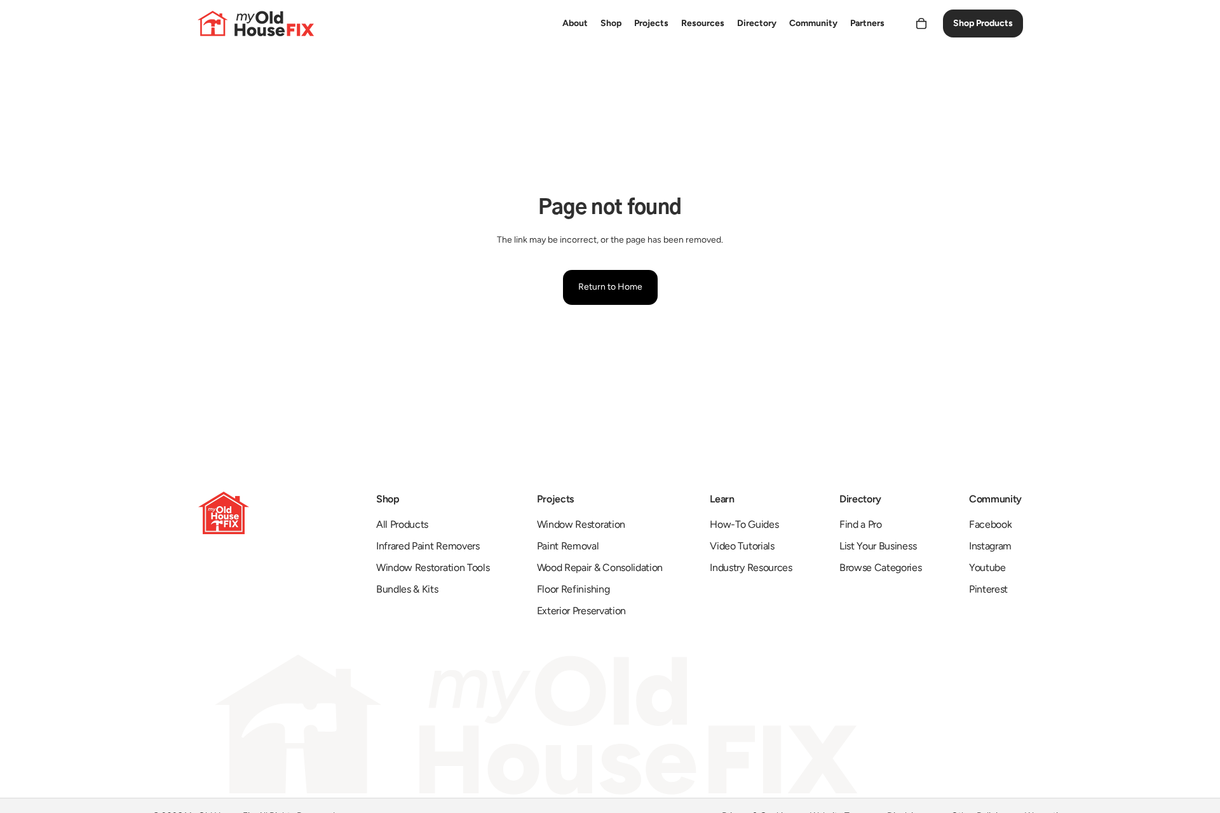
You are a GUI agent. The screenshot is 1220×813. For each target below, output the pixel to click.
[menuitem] (575, 23)
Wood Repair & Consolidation (600, 567)
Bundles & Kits (407, 589)
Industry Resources (751, 567)
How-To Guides (744, 524)
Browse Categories (880, 567)
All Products (402, 524)
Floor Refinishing (573, 589)
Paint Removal (568, 546)
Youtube (987, 567)
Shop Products (983, 23)
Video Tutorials (742, 546)
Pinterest (988, 589)
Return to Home (610, 286)
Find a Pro (860, 524)
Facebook (990, 524)
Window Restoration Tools (432, 567)
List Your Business (877, 546)
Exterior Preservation (581, 611)
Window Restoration (581, 524)
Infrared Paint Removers (428, 546)
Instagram (990, 546)
